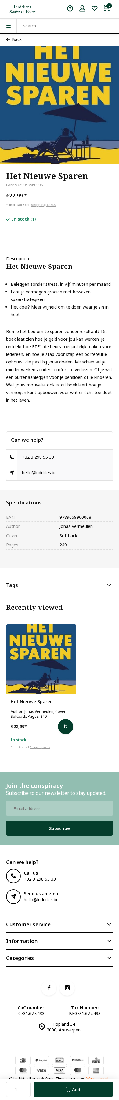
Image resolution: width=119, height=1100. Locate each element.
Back (17, 39)
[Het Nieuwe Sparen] (41, 659)
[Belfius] (77, 1061)
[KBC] (96, 1061)
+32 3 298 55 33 (38, 457)
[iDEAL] (23, 1061)
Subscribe (59, 828)
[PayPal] (41, 1061)
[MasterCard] (23, 1071)
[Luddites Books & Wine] (22, 9)
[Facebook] (48, 988)
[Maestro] (77, 1071)
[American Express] (96, 1071)
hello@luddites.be (39, 472)
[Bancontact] (59, 1061)
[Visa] (41, 1071)
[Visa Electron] (59, 1071)
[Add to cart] (65, 726)
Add (76, 1089)
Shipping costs (43, 204)
